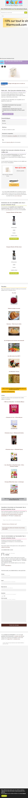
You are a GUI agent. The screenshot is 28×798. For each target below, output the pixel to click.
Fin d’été (14, 292)
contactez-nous (17, 638)
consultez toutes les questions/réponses (9, 514)
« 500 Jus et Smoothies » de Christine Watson (14, 401)
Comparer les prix (8, 114)
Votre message (4, 598)
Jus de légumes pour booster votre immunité (14, 340)
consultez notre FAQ (18, 636)
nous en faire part (18, 195)
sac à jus (8, 642)
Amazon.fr (14, 185)
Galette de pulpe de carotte (14, 308)
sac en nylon (12, 642)
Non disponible (14, 238)
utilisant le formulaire (5, 547)
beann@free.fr (8, 565)
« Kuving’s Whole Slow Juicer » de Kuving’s (14, 481)
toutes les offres (9, 142)
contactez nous (17, 515)
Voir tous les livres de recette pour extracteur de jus (14, 499)
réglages (24, 793)
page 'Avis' (10, 638)
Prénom (3, 574)
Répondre (13, 553)
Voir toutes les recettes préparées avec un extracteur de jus (14, 389)
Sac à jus (6, 643)
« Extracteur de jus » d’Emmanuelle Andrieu (14, 432)
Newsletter (3, 593)
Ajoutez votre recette (8, 391)
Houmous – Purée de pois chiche (14, 323)
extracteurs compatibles (12, 135)
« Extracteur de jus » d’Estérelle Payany (14, 449)
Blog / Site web (4, 586)
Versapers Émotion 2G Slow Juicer (14, 212)
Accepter (4, 795)
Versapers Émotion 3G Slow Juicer (14, 246)
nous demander (8, 209)
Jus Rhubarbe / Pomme (14, 371)
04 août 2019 (7, 553)
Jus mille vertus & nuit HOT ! (14, 356)
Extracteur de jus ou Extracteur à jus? (9, 524)
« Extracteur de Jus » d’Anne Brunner (14, 417)
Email (2, 580)
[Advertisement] (14, 42)
